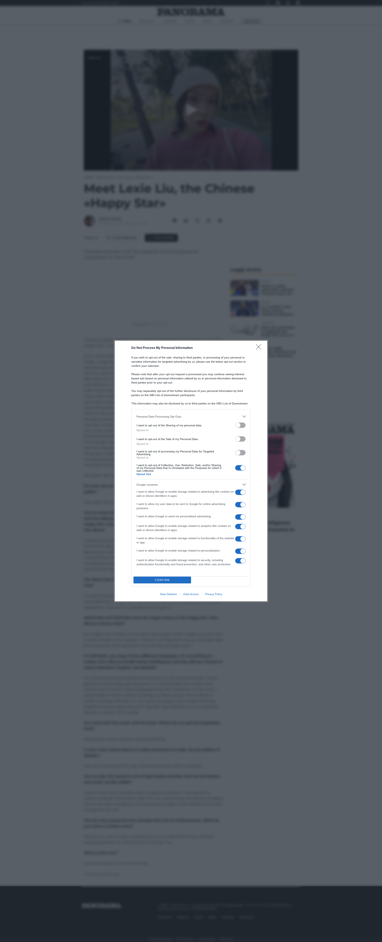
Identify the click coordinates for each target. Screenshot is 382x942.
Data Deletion (168, 594)
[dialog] (191, 471)
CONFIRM (162, 580)
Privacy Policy (213, 594)
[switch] (240, 425)
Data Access (191, 594)
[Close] (260, 348)
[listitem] (191, 416)
